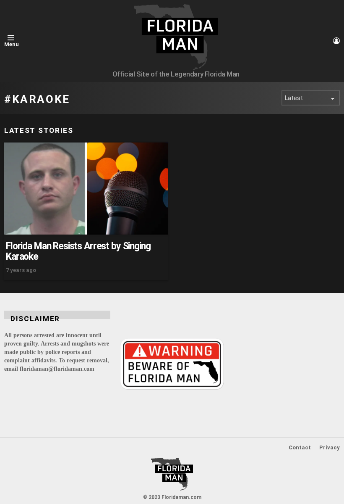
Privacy (329, 447)
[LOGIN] (336, 40)
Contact (300, 447)
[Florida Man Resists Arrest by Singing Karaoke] (86, 188)
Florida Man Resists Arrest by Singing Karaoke (78, 251)
